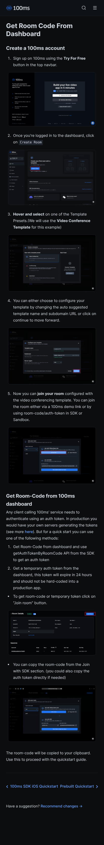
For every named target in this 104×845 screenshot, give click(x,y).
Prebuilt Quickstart (77, 786)
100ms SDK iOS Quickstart (34, 786)
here (29, 531)
